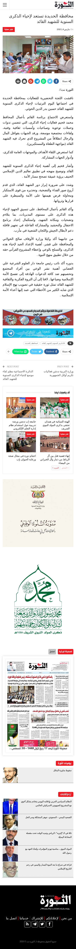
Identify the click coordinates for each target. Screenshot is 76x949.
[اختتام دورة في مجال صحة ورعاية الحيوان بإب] (21, 441)
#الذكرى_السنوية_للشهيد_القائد (53, 343)
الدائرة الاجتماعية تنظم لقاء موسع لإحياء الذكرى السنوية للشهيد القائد (18, 375)
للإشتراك (37, 918)
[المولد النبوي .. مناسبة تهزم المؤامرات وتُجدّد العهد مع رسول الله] (10, 853)
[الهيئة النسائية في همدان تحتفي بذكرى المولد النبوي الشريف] (55, 407)
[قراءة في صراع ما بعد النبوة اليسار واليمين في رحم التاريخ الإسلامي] (10, 869)
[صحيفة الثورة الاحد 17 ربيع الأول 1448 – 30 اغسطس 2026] (38, 703)
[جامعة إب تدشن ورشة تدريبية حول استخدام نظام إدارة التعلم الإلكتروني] (21, 407)
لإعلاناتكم (52, 918)
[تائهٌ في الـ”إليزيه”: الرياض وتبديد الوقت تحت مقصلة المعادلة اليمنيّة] (10, 838)
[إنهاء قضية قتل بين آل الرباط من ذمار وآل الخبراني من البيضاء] (55, 441)
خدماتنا (24, 918)
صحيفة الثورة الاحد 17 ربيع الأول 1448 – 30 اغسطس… (38, 748)
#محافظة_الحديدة (31, 343)
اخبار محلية (8, 29)
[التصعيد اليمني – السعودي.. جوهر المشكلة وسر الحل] (10, 822)
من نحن (66, 918)
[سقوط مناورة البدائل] (10, 775)
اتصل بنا (11, 918)
